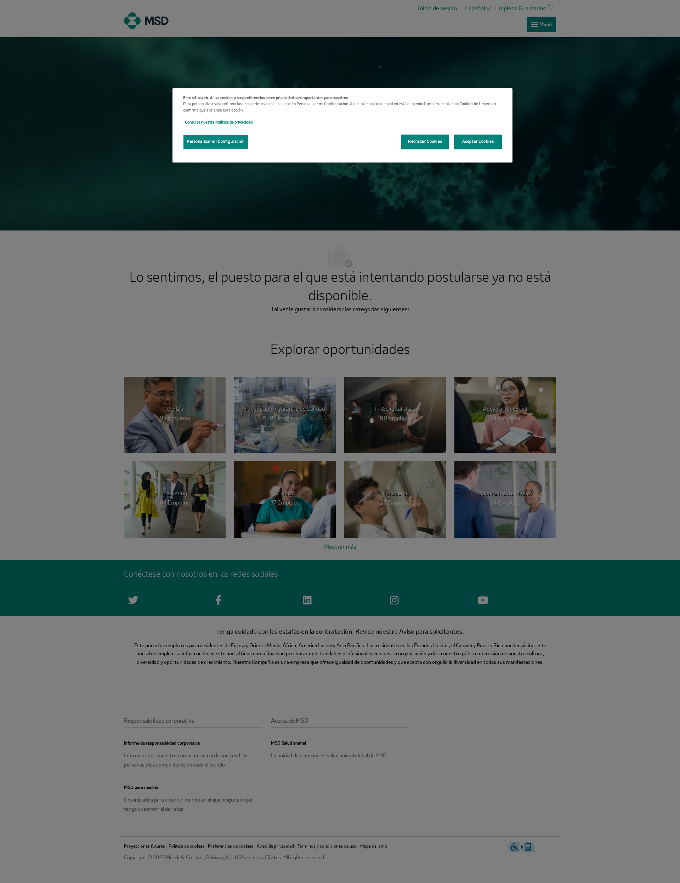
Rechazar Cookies (425, 141)
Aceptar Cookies (478, 141)
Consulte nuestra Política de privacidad (219, 122)
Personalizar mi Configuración (216, 141)
